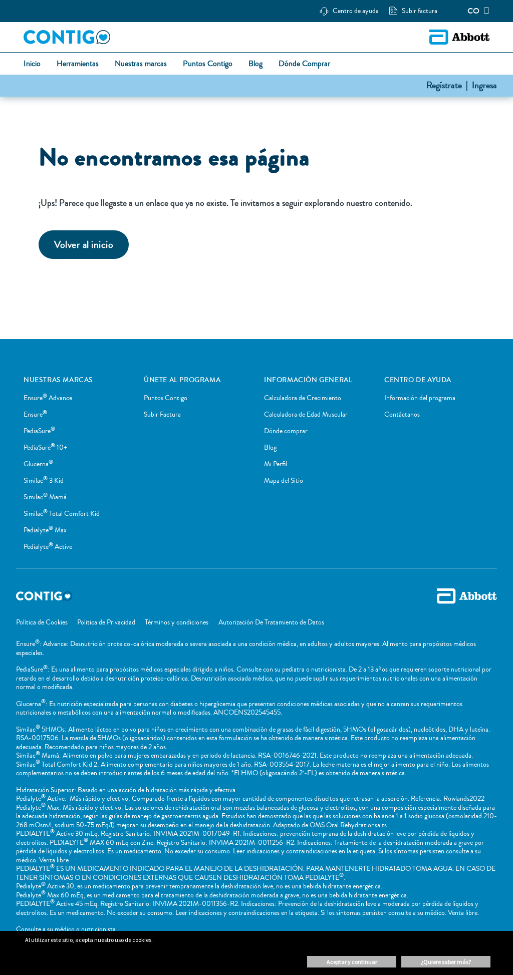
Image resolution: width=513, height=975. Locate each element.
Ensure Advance (48, 398)
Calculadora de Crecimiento (302, 398)
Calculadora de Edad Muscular (306, 415)
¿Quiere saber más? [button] (446, 961)
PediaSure (39, 431)
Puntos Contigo (165, 398)
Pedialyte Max (45, 530)
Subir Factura (162, 415)
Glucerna (38, 464)
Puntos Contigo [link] (207, 64)
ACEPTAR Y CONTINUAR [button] (352, 961)
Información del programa (419, 398)
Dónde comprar (286, 431)
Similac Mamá (45, 497)
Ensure (35, 415)
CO (473, 11)
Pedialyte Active (48, 547)
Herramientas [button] (78, 64)
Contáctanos (402, 415)
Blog (270, 448)
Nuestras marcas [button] (141, 64)
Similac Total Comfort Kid (62, 514)
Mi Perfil (275, 464)
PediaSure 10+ (45, 448)
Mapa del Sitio (283, 481)
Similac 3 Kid (44, 481)
